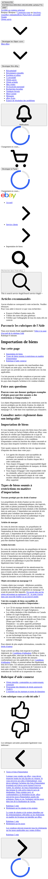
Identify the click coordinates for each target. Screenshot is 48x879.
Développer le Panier (9, 169)
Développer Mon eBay (10, 66)
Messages (10, 96)
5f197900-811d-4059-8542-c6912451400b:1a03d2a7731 (22, 5)
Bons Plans (22, 15)
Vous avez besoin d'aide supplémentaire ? (17, 331)
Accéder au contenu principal (13, 10)
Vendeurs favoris (13, 91)
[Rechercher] (21, 282)
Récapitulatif (11, 71)
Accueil (9, 202)
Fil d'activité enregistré (15, 87)
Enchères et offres (13, 75)
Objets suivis (11, 80)
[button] (24, 710)
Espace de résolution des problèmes (20, 100)
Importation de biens (14, 354)
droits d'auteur (6, 646)
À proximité (36, 15)
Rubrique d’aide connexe (16, 361)
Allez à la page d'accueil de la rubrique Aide (23, 332)
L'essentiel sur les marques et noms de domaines (25, 691)
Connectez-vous (23, 12)
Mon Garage (11, 94)
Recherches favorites (14, 89)
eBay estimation (11, 15)
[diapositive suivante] (21, 848)
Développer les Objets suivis (12, 42)
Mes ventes (10, 84)
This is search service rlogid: (12, 293)
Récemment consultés (15, 73)
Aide (29, 15)
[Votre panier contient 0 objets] (20, 166)
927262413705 (7, 2)
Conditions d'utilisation (22, 653)
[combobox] (13, 270)
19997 (4, 8)
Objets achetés (12, 82)
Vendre (4, 17)
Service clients (12, 224)
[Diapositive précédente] (21, 758)
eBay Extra (10, 98)
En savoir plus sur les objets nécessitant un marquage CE (22, 594)
